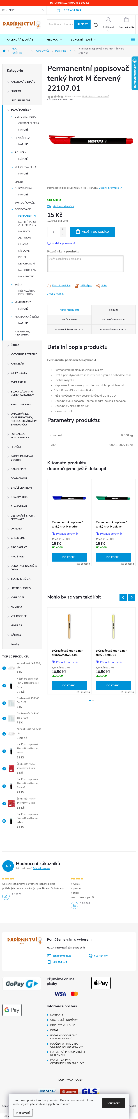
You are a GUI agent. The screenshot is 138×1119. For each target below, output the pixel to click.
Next (131, 597)
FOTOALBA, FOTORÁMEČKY (20, 435)
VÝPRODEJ (17, 597)
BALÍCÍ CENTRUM (21, 487)
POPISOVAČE (23, 209)
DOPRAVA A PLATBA (62, 1025)
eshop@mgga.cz (62, 955)
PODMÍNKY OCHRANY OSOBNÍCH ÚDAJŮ (63, 1037)
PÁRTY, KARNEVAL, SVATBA (22, 458)
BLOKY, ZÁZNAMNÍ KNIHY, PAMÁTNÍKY (22, 393)
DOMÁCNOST (19, 478)
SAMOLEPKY (18, 469)
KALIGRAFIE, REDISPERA (22, 333)
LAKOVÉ (23, 244)
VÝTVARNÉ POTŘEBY (24, 354)
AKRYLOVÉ (24, 238)
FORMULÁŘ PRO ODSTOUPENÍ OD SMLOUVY (67, 1062)
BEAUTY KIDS (19, 497)
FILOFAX (16, 91)
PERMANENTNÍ (27, 215)
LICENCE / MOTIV (21, 588)
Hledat (82, 24)
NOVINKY (16, 607)
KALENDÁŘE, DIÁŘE (23, 82)
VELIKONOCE (19, 616)
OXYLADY (17, 528)
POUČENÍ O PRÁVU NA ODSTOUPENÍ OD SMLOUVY (67, 1045)
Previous (123, 597)
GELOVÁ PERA (23, 188)
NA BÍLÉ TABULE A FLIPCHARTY (28, 223)
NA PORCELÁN (27, 270)
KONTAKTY (8, 10)
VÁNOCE (16, 635)
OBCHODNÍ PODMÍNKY (64, 1020)
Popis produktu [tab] (69, 310)
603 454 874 (101, 955)
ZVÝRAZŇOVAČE (25, 203)
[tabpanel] (69, 522)
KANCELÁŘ (17, 363)
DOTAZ (54, 1030)
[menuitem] (22, 39)
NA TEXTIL (24, 231)
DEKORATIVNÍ (26, 263)
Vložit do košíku (95, 232)
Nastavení (23, 1113)
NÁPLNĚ (23, 129)
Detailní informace (109, 188)
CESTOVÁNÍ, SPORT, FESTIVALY (23, 517)
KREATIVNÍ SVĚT (21, 404)
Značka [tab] (69, 319)
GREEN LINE (18, 538)
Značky (15, 644)
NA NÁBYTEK (26, 276)
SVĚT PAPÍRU (19, 382)
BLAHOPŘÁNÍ (19, 506)
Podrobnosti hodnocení (95, 96)
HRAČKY (16, 447)
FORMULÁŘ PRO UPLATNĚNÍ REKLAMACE (67, 1053)
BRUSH (22, 257)
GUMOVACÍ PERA (25, 117)
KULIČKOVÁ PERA (25, 167)
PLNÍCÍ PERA (22, 138)
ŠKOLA (15, 345)
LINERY (19, 182)
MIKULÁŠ (16, 625)
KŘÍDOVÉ (23, 250)
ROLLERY (20, 152)
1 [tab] (90, 700)
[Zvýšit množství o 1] (63, 229)
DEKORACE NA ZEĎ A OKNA (24, 567)
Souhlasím (113, 1103)
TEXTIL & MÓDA (20, 579)
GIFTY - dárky (19, 373)
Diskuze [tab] (113, 310)
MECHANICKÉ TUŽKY (27, 317)
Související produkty (67, 329)
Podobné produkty (111, 329)
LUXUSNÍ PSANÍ (20, 100)
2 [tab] (93, 700)
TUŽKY (18, 284)
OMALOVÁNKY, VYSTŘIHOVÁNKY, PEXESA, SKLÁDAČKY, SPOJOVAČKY (24, 419)
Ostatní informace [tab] (113, 319)
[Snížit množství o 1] (63, 234)
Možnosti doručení (63, 206)
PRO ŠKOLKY (19, 547)
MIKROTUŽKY (23, 302)
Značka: (55, 294)
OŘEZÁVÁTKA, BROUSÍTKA (26, 292)
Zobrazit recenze (41, 868)
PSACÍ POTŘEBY (21, 110)
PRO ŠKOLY (18, 556)
